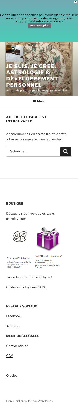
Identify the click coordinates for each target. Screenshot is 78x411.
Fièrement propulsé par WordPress (29, 401)
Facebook (14, 316)
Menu (41, 101)
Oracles (11, 375)
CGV (9, 356)
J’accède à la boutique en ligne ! (29, 277)
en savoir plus (39, 25)
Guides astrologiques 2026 (26, 287)
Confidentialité (17, 346)
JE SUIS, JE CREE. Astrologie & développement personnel (32, 75)
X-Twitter (13, 326)
